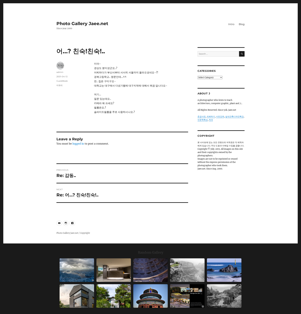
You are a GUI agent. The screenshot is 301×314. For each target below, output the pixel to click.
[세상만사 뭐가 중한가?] (77, 270)
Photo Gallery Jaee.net (82, 23)
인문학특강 (203, 120)
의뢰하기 (211, 116)
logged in (78, 143)
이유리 (59, 85)
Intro (231, 24)
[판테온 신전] (150, 270)
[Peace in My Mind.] (224, 270)
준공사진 (202, 116)
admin (59, 72)
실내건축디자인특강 (234, 116)
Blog (242, 24)
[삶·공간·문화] (187, 270)
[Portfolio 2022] (187, 296)
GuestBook (62, 81)
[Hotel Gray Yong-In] (113, 270)
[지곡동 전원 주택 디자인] (77, 296)
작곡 (211, 120)
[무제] (150, 296)
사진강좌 (220, 116)
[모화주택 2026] (113, 296)
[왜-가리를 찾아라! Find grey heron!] (224, 296)
